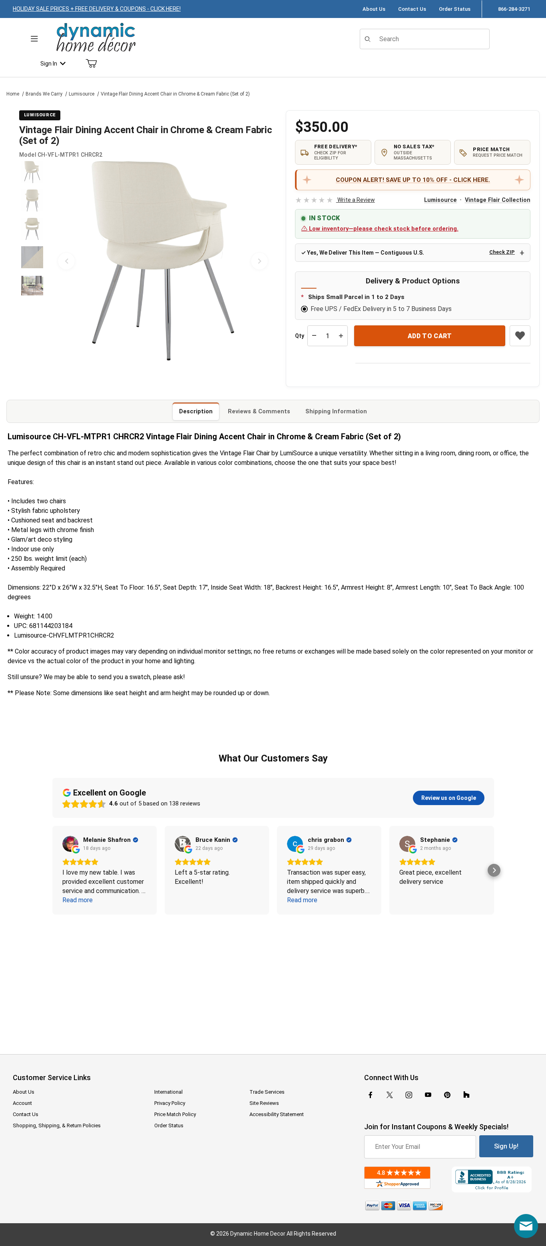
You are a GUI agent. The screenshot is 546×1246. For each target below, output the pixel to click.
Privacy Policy (169, 1103)
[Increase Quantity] (341, 336)
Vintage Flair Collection (497, 200)
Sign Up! (506, 1146)
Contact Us (412, 9)
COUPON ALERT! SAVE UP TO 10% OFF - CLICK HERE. (413, 179)
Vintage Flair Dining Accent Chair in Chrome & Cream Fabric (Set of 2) (175, 94)
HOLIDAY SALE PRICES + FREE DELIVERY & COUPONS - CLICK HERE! (97, 9)
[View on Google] (70, 844)
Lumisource (81, 94)
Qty (299, 336)
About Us (374, 9)
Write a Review (335, 200)
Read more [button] (77, 900)
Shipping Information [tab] (336, 411)
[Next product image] (259, 261)
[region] (32, 261)
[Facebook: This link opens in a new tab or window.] (370, 1095)
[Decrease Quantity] (314, 336)
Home (12, 94)
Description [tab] (196, 411)
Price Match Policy (175, 1114)
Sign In (48, 63)
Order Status (454, 9)
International (168, 1092)
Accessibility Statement (276, 1114)
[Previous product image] (66, 261)
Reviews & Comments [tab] (259, 411)
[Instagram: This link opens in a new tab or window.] (409, 1095)
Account (22, 1103)
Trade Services (267, 1092)
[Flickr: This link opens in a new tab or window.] (466, 1095)
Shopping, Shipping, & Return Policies (57, 1125)
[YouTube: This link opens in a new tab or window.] (428, 1095)
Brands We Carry (44, 94)
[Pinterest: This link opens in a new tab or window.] (447, 1095)
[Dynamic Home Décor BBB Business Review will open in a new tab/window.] (492, 1179)
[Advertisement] (273, 979)
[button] (32, 172)
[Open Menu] (34, 39)
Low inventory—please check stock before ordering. (382, 228)
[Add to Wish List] (520, 335)
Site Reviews (264, 1103)
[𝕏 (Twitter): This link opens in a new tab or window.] (389, 1095)
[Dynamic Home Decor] (96, 38)
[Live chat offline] (526, 1226)
